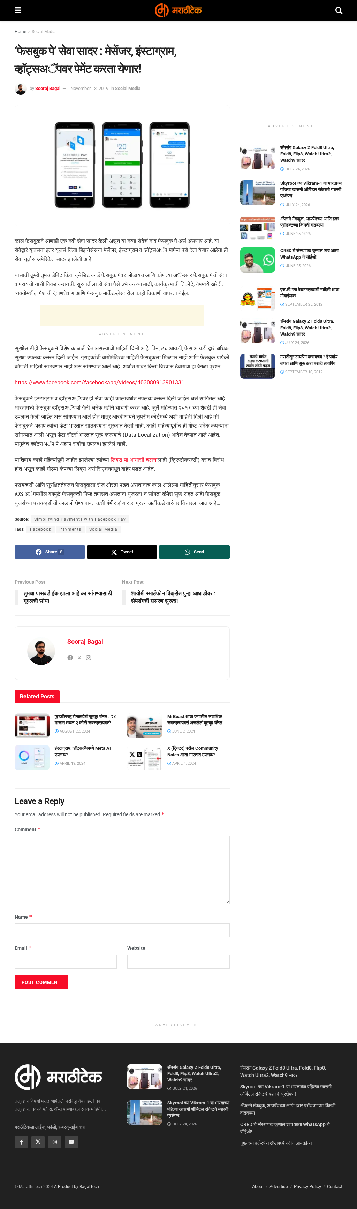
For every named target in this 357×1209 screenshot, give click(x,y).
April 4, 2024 (183, 763)
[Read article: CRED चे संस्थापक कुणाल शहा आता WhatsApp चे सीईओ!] (257, 260)
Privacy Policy (307, 1186)
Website (136, 948)
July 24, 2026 (296, 342)
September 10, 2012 (303, 372)
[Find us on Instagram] (54, 1142)
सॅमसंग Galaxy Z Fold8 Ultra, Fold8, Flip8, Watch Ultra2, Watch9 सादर (307, 154)
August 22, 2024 (74, 731)
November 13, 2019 (89, 88)
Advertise (278, 1186)
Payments (70, 529)
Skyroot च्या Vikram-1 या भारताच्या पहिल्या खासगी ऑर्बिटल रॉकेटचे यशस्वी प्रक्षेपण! (311, 189)
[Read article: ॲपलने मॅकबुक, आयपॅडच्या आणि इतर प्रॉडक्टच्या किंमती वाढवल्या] (257, 228)
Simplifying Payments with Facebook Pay (80, 519)
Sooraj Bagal (47, 88)
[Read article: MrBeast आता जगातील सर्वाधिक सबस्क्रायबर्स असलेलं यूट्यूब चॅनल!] (144, 726)
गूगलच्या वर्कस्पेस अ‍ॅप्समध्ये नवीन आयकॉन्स (276, 1143)
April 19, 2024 (72, 763)
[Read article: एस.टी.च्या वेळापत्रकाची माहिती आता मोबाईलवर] (257, 299)
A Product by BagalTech (76, 1186)
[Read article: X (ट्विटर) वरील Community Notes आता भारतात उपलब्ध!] (144, 757)
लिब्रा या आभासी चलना (134, 460)
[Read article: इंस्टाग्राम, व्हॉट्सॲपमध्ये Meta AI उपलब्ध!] (32, 757)
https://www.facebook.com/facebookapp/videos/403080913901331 (99, 382)
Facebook (40, 529)
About (258, 1186)
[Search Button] (338, 10)
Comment (28, 829)
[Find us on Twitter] (38, 1142)
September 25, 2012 (303, 304)
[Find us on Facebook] (21, 1142)
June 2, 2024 (183, 731)
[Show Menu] (18, 10)
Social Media (44, 31)
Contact (334, 1186)
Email (23, 947)
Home (20, 31)
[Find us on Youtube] (71, 1142)
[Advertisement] (122, 315)
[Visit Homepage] (178, 10)
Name (23, 916)
